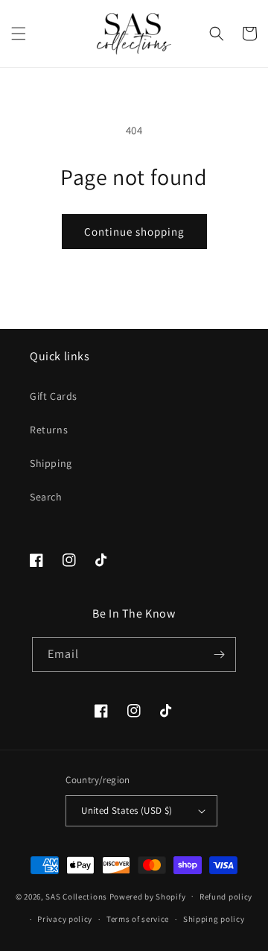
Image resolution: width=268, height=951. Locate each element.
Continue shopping (134, 232)
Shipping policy (214, 919)
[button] (18, 33)
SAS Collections (76, 896)
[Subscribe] (218, 654)
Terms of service (137, 919)
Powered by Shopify (147, 896)
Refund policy (226, 896)
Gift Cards (53, 396)
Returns (49, 429)
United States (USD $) (126, 810)
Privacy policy (64, 919)
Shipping (51, 463)
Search (46, 496)
